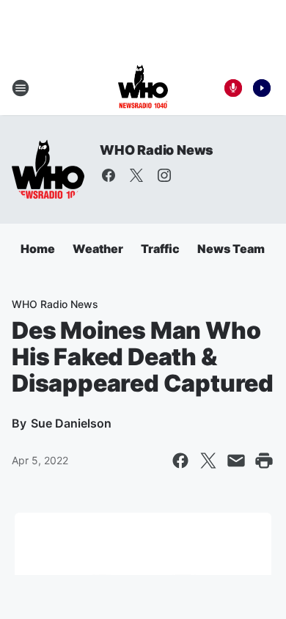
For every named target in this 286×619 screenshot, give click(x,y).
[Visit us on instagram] (164, 175)
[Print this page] (264, 460)
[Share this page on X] (208, 460)
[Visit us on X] (136, 175)
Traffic (160, 248)
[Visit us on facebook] (108, 175)
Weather (98, 248)
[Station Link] (143, 88)
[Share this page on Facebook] (180, 460)
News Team (231, 248)
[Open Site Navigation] (20, 88)
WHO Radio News (156, 150)
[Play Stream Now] (262, 88)
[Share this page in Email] (236, 460)
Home (38, 248)
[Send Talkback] (233, 88)
